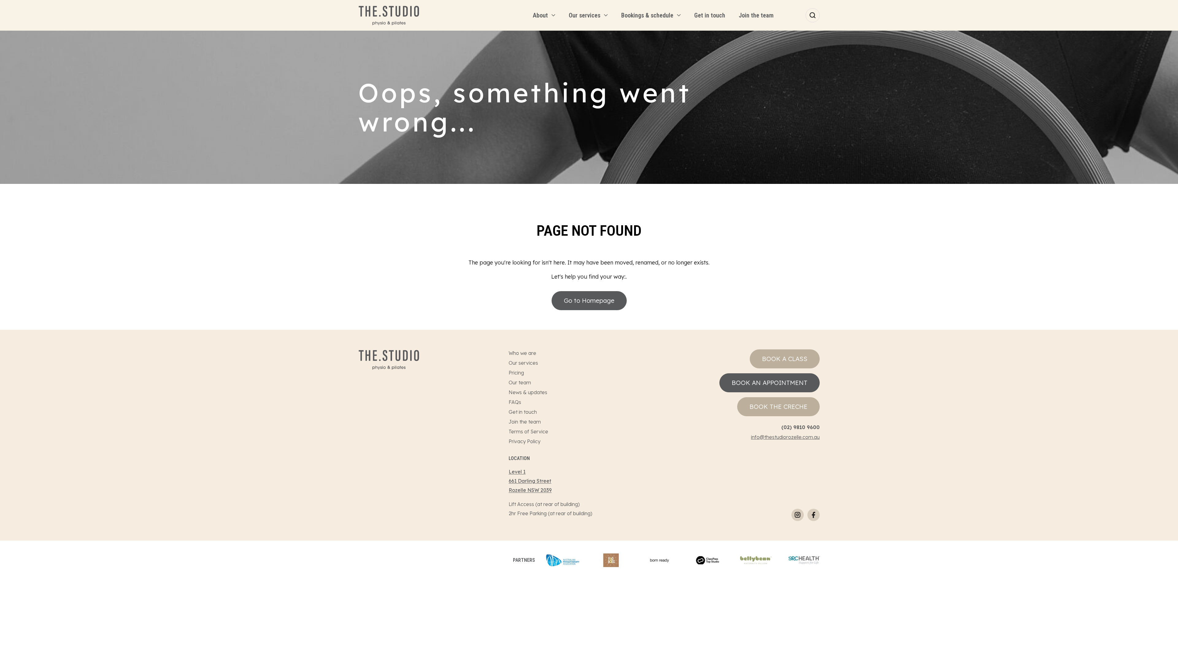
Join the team (525, 422)
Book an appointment (769, 382)
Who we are (522, 353)
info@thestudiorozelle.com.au (785, 437)
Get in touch (523, 412)
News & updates (528, 392)
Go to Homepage (589, 300)
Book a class (784, 359)
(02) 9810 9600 (800, 427)
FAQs (515, 402)
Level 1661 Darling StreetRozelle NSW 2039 (530, 481)
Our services (523, 363)
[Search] (813, 15)
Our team (520, 382)
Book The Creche (778, 406)
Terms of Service (528, 431)
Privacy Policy (525, 441)
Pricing (516, 373)
